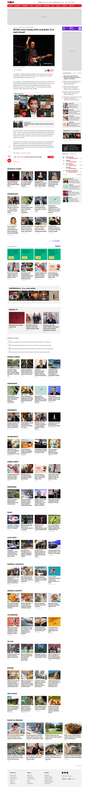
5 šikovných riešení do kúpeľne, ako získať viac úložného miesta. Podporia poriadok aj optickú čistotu (40, 683)
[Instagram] (65, 773)
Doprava (22, 557)
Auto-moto (11, 537)
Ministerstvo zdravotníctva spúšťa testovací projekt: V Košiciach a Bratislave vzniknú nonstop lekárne (30, 348)
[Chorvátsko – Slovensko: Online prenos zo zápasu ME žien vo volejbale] (13, 519)
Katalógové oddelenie (48, 780)
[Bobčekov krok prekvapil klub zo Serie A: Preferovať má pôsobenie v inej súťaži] (27, 519)
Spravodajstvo (46, 775)
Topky (20, 27)
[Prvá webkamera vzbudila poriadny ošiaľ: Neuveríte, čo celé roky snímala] (41, 443)
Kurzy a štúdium (37, 582)
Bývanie (10, 668)
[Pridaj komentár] (9, 147)
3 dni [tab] (74, 73)
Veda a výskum (37, 632)
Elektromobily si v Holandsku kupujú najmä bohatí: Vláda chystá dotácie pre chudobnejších (13, 399)
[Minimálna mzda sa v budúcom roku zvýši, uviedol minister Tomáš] (34, 318)
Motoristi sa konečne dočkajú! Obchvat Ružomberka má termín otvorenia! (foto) (12, 502)
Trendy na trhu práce (51, 584)
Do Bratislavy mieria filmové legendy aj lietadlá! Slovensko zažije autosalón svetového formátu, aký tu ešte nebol (27, 275)
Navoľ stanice (64, 174)
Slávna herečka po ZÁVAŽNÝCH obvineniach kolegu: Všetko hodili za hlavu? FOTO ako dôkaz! (40, 184)
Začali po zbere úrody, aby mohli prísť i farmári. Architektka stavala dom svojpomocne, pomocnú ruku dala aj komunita (13, 683)
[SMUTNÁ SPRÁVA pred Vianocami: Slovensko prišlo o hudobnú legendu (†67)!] (13, 175)
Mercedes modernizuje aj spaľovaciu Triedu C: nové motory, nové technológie (54, 552)
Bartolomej (56, 2)
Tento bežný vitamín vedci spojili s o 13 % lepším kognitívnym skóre (53, 630)
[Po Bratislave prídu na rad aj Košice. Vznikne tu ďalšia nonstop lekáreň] (13, 648)
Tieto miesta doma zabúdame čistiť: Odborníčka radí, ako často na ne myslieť (53, 451)
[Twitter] (67, 773)
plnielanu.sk (50, 480)
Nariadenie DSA (13, 783)
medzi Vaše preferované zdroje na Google (29, 157)
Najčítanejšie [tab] (67, 73)
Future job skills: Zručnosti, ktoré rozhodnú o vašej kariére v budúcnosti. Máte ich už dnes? (54, 579)
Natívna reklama (30, 783)
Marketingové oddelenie (48, 781)
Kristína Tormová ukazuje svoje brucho (16, 326)
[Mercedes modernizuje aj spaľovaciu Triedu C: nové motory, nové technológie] (54, 544)
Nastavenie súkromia (13, 778)
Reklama (29, 772)
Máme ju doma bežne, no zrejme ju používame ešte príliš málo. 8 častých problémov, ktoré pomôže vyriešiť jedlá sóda (27, 683)
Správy (27, 330)
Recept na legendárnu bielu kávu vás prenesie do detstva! (40, 605)
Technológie (12, 615)
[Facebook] (62, 773)
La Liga (36, 531)
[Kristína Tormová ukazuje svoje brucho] (17, 318)
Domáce (10, 5)
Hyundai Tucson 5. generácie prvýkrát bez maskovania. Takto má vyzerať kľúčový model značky (40, 553)
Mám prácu (23, 582)
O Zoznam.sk (13, 772)
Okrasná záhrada (10, 712)
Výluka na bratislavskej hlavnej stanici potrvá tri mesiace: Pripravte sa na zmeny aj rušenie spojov (29, 345)
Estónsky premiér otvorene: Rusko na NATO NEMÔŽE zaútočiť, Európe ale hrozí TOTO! (54, 398)
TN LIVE (10, 641)
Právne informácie (13, 775)
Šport (31, 5)
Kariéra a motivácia (15, 564)
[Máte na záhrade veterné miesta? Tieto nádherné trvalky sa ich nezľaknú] (41, 700)
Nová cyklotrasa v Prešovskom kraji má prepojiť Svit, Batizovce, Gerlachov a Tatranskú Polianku (26, 553)
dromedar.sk (23, 455)
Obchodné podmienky (31, 778)
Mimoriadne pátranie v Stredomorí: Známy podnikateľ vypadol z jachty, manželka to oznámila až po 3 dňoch (26, 502)
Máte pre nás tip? (47, 783)
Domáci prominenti (10, 187)
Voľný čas (71, 5)
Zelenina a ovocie (24, 712)
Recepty (49, 713)
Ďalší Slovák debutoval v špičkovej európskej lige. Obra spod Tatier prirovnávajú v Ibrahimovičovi (27, 657)
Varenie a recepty (14, 591)
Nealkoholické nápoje (38, 607)
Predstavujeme (37, 557)
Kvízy (52, 5)
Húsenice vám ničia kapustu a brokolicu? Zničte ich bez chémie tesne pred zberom (26, 708)
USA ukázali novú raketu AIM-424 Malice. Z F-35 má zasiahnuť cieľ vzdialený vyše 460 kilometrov (26, 630)
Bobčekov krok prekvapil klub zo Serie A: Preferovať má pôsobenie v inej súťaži (27, 527)
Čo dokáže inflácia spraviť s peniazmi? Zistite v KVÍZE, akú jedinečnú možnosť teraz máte (41, 275)
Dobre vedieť (9, 278)
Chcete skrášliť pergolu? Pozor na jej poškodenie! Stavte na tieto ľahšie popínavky (13, 708)
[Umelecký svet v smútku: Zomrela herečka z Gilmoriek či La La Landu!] (54, 417)
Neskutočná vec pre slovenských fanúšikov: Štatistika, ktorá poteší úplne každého (26, 477)
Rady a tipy (50, 607)
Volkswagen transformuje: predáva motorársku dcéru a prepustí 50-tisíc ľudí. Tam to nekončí (12, 553)
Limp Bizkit (22, 153)
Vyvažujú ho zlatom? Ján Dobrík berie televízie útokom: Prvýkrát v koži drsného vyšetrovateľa (29, 352)
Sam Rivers (28, 153)
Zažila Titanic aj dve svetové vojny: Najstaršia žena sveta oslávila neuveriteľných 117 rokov (13, 451)
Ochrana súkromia (13, 777)
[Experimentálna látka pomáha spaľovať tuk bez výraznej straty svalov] (41, 621)
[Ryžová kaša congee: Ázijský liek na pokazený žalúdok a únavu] (54, 597)
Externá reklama (30, 777)
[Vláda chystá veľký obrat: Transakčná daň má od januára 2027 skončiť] (54, 493)
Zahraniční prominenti (30, 27)
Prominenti (25, 5)
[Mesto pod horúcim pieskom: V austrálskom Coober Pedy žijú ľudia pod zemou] (27, 443)
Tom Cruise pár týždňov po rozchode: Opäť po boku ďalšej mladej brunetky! (26, 184)
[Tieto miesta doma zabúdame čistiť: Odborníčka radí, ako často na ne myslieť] (54, 443)
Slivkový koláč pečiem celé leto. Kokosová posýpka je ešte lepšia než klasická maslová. (26, 606)
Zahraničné (17, 5)
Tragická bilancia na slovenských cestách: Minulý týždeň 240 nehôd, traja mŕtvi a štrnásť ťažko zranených (53, 372)
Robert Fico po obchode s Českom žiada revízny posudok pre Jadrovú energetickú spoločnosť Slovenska (72, 98)
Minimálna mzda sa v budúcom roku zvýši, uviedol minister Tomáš (32, 326)
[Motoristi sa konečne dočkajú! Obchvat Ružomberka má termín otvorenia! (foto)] (13, 493)
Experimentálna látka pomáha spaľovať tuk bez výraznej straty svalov (40, 629)
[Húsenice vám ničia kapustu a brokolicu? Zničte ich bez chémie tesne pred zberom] (27, 700)
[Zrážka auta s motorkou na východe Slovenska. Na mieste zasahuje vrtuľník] (41, 648)
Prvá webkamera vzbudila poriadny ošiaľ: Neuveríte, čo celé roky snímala (41, 451)
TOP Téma (22, 634)
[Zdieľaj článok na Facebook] (9, 151)
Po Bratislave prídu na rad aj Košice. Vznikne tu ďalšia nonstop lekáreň (13, 655)
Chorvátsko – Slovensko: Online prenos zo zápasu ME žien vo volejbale (13, 526)
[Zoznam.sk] (65, 779)
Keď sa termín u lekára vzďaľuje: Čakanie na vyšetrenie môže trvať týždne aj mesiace (12, 275)
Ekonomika (46, 5)
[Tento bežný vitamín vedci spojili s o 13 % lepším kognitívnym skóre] (54, 621)
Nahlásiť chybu (16, 161)
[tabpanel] (72, 87)
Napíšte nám (12, 781)
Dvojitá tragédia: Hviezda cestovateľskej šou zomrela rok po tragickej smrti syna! (27, 425)
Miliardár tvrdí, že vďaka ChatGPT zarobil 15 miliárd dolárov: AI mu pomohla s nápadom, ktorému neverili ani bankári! (40, 502)
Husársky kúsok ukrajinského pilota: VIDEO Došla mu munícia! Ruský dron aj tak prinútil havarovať (41, 399)
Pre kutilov (12, 693)
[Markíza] (64, 157)
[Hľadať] (80, 5)
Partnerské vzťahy (72, 145)
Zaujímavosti (38, 5)
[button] (48, 70)
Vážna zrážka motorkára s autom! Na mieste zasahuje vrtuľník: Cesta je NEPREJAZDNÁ (74, 194)
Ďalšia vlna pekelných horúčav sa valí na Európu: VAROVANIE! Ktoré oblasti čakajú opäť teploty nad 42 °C (27, 399)
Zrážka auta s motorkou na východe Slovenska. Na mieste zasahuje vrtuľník (41, 655)
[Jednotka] (64, 164)
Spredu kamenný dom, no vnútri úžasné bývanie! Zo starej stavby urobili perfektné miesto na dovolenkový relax (54, 683)
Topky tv (58, 5)
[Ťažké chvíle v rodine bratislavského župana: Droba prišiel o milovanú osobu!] (65, 199)
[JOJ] (64, 160)
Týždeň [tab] (79, 73)
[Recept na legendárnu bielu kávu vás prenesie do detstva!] (41, 597)
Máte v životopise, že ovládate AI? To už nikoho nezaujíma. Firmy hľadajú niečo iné (41, 579)
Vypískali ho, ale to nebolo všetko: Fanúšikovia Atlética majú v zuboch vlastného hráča (41, 527)
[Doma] (64, 167)
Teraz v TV (65, 154)
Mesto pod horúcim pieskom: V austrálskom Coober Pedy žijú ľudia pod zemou (26, 451)
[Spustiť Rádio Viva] (71, 27)
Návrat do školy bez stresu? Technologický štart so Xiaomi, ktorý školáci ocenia (53, 275)
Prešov (49, 377)
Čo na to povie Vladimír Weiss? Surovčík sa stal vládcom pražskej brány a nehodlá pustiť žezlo (54, 527)
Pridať (51, 157)
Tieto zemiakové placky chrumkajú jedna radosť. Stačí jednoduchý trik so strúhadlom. (13, 606)
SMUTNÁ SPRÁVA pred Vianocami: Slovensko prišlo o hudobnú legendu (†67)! (13, 184)
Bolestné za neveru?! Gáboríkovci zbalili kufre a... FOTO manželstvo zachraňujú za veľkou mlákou (40, 425)
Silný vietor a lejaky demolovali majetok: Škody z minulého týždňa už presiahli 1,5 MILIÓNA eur (29, 342)
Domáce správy (13, 357)
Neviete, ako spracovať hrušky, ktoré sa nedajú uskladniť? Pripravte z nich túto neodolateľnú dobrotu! (53, 709)
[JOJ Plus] (64, 171)
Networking (9, 584)
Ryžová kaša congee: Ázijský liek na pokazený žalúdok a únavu (54, 605)
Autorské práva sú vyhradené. (67, 776)
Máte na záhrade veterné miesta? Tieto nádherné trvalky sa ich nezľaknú (40, 708)
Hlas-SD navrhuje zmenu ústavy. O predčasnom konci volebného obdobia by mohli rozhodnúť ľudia (54, 656)
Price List (28, 781)
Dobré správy (13, 462)
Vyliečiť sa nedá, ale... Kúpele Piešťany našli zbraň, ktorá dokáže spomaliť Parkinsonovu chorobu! (51, 327)
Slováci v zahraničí (24, 531)
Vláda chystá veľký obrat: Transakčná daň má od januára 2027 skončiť (54, 501)
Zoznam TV (13, 309)
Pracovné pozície (12, 246)
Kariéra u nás (12, 780)
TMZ (36, 87)
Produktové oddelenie (48, 777)
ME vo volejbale (10, 529)
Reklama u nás (29, 775)
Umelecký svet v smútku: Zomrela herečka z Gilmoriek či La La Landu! (54, 424)
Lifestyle (64, 5)
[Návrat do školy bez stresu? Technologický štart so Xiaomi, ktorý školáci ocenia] (41, 468)
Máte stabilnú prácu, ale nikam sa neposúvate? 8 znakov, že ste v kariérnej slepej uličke (27, 579)
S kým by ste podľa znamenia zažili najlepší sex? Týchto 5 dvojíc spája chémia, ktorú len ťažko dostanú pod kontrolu (74, 148)
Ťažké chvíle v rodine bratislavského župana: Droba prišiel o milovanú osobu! (74, 200)
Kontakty (46, 772)
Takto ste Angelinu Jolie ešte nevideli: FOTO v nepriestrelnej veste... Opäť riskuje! (53, 184)
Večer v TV (73, 154)
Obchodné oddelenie (48, 778)
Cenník (28, 780)
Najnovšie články (13, 338)
